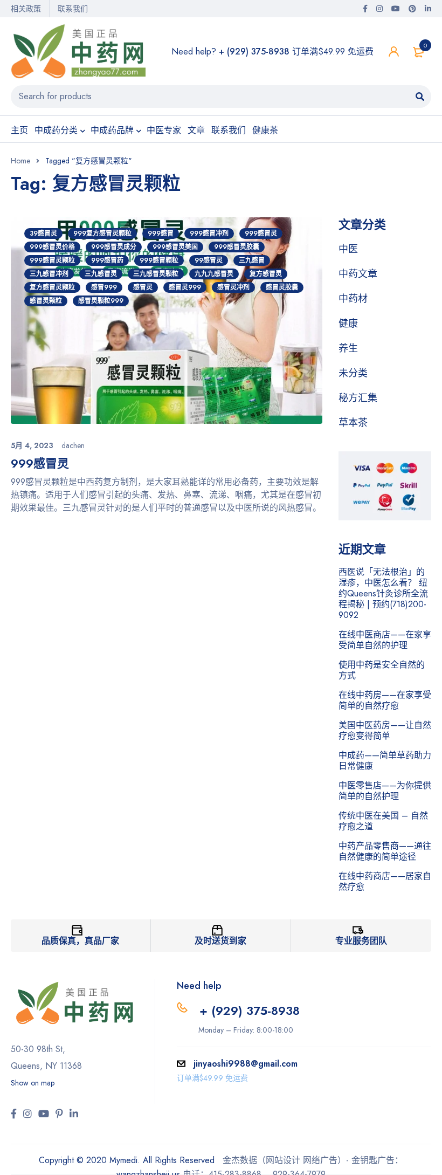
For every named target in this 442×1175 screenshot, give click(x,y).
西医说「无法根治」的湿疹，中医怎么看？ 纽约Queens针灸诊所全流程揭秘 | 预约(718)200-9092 (383, 593)
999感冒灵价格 (52, 247)
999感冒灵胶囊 (236, 247)
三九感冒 (252, 260)
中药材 (353, 299)
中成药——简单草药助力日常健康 (385, 760)
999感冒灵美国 (175, 247)
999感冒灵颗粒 (52, 260)
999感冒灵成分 (113, 247)
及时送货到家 (220, 940)
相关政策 (26, 8)
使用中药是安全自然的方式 (382, 670)
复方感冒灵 (266, 274)
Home (20, 160)
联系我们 (73, 8)
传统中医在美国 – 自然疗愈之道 (383, 821)
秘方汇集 (358, 398)
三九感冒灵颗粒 (155, 274)
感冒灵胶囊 (282, 287)
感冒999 (104, 287)
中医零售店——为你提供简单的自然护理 (385, 790)
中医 (348, 249)
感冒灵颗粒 (46, 301)
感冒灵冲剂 (233, 287)
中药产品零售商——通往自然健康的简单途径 (385, 851)
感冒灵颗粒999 (100, 301)
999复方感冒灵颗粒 (102, 233)
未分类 (353, 373)
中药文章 (358, 274)
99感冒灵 (209, 260)
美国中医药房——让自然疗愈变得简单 (385, 730)
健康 (348, 324)
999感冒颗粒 (159, 260)
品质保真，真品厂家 (80, 940)
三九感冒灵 (101, 274)
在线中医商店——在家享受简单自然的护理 (385, 639)
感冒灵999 (185, 287)
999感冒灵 (261, 233)
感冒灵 (143, 287)
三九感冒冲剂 (49, 274)
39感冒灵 (43, 233)
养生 (348, 348)
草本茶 (353, 423)
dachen (73, 445)
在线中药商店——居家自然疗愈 (385, 881)
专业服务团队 (361, 940)
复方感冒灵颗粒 (52, 287)
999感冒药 (107, 260)
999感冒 (161, 233)
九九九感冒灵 (214, 274)
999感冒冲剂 (209, 233)
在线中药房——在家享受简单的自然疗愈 (385, 700)
